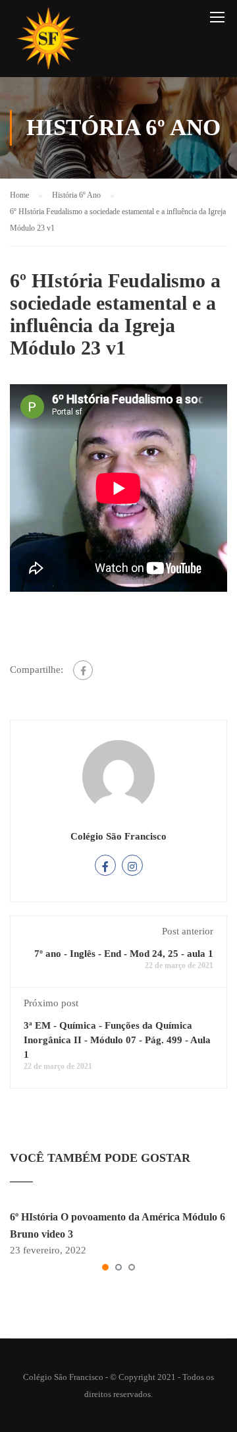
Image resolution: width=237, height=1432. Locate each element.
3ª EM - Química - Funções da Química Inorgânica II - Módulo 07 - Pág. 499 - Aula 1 (117, 1040)
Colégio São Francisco (118, 836)
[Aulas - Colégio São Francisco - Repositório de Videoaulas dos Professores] (48, 42)
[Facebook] (83, 670)
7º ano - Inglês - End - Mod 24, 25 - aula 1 (123, 953)
